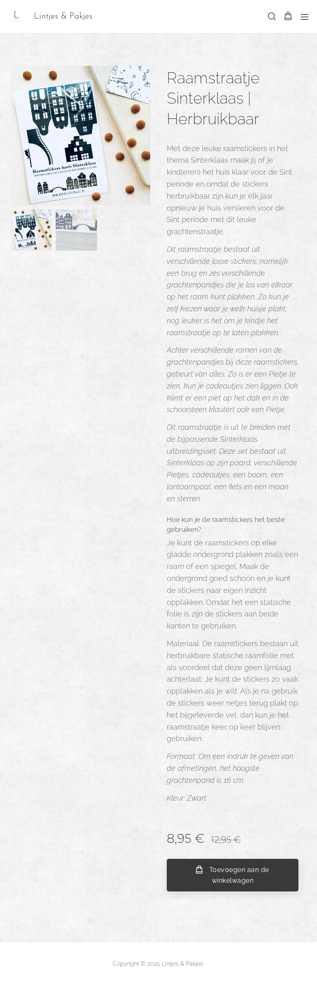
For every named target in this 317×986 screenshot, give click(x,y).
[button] (271, 16)
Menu (304, 16)
